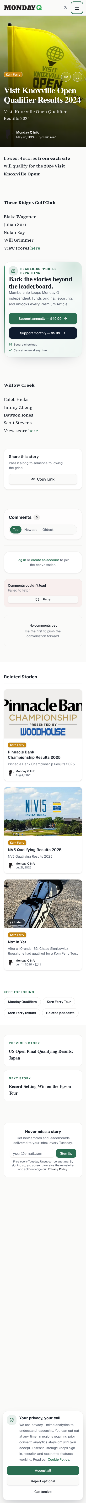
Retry (47, 599)
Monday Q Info (27, 132)
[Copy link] (66, 77)
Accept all (43, 1470)
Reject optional (43, 1481)
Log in (21, 560)
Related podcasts (60, 1013)
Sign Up (66, 1153)
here (35, 248)
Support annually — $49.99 (40, 318)
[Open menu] (77, 7)
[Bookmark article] (77, 77)
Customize (43, 1492)
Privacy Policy (57, 1169)
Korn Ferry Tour (59, 1002)
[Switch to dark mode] (65, 7)
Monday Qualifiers (22, 1002)
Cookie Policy (58, 1459)
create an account (45, 560)
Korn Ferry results (22, 1013)
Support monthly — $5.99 (40, 333)
